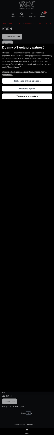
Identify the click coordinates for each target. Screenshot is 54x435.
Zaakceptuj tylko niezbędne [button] (27, 81)
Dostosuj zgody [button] (27, 88)
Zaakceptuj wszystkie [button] (27, 96)
